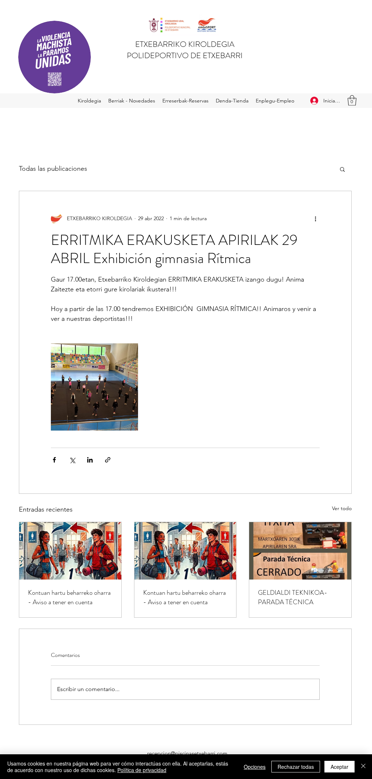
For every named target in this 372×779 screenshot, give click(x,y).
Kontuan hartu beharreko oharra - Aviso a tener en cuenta (69, 597)
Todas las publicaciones (53, 169)
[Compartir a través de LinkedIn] (89, 459)
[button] (352, 100)
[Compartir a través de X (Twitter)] (72, 459)
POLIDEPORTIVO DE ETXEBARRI (185, 55)
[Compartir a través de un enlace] (107, 459)
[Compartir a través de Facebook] (54, 459)
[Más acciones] (315, 218)
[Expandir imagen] (94, 387)
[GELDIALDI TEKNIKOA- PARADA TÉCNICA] (300, 551)
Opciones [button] (255, 766)
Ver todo (342, 508)
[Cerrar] (363, 766)
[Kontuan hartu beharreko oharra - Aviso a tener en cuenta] (70, 551)
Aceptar (339, 766)
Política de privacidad (141, 770)
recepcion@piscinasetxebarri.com (187, 753)
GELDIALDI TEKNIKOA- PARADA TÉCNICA (292, 597)
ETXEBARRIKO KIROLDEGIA (184, 44)
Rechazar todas (296, 766)
